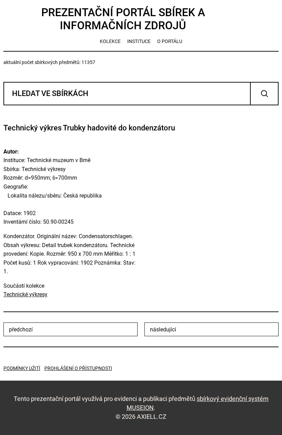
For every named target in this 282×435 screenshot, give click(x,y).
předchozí (21, 329)
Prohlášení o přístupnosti (78, 368)
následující (163, 329)
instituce (139, 41)
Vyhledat (264, 93)
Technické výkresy (25, 294)
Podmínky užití (21, 368)
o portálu (169, 41)
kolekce (110, 41)
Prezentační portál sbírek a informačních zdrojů (123, 19)
